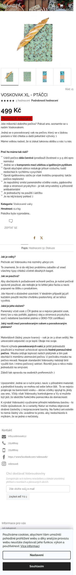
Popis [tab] (24, 248)
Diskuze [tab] (50, 248)
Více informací (30, 546)
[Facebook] (34, 238)
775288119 (13, 443)
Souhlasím (37, 566)
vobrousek (13, 464)
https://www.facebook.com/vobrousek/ (28, 457)
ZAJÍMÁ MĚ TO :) (18, 496)
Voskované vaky (23, 204)
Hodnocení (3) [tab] (37, 248)
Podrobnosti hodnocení (44, 100)
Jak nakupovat (9, 528)
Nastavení (36, 555)
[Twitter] (41, 238)
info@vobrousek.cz (17, 436)
